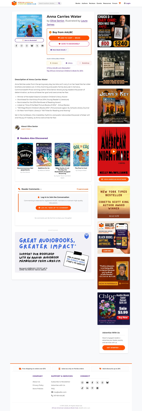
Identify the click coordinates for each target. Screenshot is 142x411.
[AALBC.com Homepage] (24, 3)
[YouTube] (87, 382)
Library (70, 63)
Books (78, 3)
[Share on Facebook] (16, 46)
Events (99, 3)
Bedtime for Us (43, 168)
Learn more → (26, 129)
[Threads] (102, 382)
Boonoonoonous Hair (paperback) (25, 169)
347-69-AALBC (59, 396)
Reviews (92, 3)
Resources (107, 3)
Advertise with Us (58, 385)
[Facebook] (92, 382)
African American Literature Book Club (65, 408)
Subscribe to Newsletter (60, 382)
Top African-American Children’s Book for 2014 (65, 71)
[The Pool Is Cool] (81, 155)
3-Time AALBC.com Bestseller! (58, 68)
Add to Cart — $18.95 (70, 38)
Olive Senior (57, 20)
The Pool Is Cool (81, 168)
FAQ (52, 389)
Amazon (55, 63)
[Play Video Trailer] (114, 151)
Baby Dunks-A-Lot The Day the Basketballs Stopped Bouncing (62, 170)
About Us (36, 382)
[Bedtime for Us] (44, 155)
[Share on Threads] (27, 46)
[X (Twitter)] (97, 382)
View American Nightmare (115, 179)
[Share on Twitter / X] (37, 46)
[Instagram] (82, 382)
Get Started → (114, 348)
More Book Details (59, 50)
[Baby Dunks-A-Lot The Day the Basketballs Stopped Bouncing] (62, 155)
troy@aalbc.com (59, 392)
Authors (85, 3)
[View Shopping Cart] (120, 3)
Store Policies (38, 389)
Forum (114, 3)
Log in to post (83, 189)
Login (128, 3)
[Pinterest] (92, 388)
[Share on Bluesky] (32, 46)
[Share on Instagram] (22, 46)
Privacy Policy (38, 385)
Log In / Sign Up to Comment (54, 208)
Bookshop (85, 63)
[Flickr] (97, 388)
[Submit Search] (58, 3)
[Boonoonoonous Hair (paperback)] (25, 155)
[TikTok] (82, 388)
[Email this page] (42, 46)
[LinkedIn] (87, 388)
